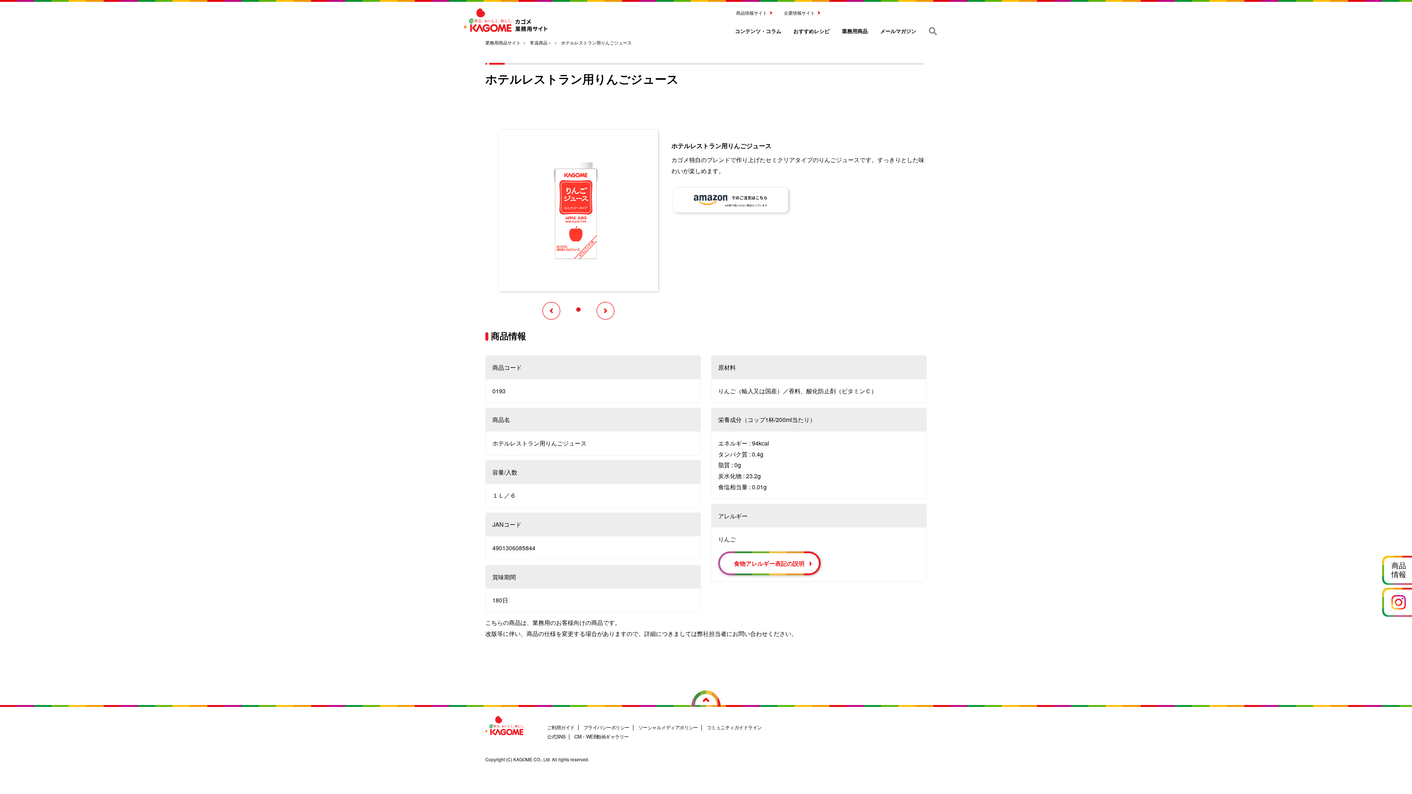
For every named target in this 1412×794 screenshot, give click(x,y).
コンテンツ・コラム (758, 31)
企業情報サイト (799, 13)
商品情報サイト (751, 13)
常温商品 (539, 42)
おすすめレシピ (812, 31)
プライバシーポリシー (607, 727)
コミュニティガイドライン (734, 727)
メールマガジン (898, 31)
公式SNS (556, 736)
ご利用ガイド (561, 727)
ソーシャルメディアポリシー (668, 727)
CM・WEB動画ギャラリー (601, 736)
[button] (578, 309)
